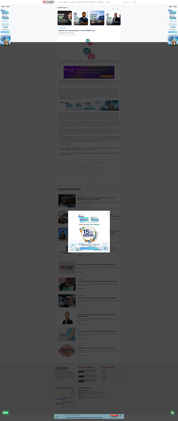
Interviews (80, 2)
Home (61, 2)
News (66, 2)
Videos (87, 2)
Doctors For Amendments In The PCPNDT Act (76, 30)
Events (93, 2)
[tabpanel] (65, 18)
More (108, 2)
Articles (73, 2)
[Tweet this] (67, 35)
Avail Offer (114, 416)
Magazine (101, 2)
